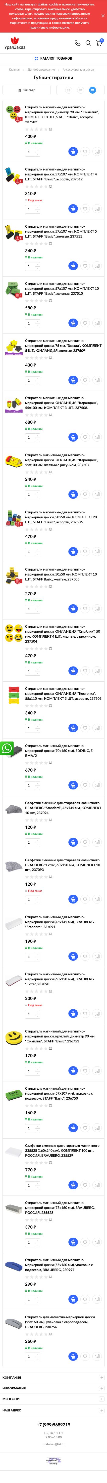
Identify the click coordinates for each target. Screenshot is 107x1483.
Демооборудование (41, 69)
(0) (50, 129)
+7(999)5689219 (78, 43)
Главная (14, 69)
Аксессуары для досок (78, 69)
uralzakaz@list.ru (53, 1444)
